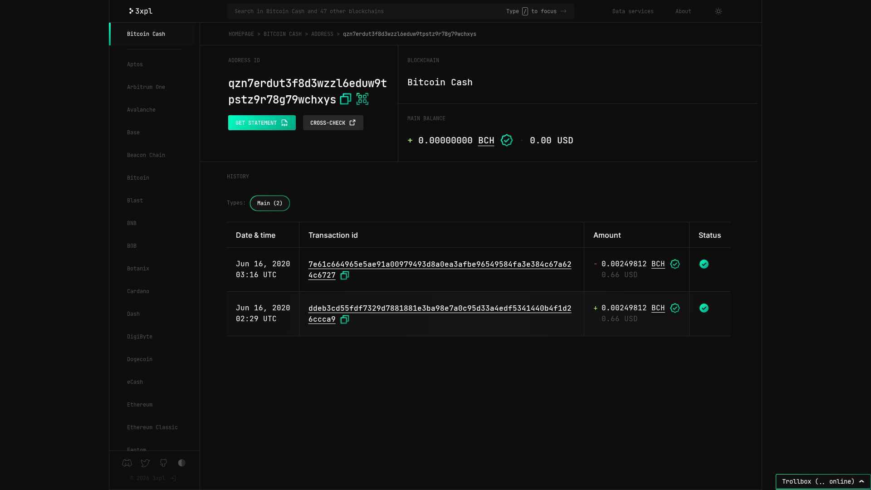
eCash (135, 382)
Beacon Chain (146, 155)
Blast (135, 200)
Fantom (136, 450)
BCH (486, 140)
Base (133, 132)
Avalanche (141, 109)
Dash (133, 314)
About (683, 11)
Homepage (241, 34)
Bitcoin (138, 177)
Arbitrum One (146, 87)
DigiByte (139, 336)
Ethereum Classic (152, 427)
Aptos (135, 64)
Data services (633, 11)
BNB (132, 223)
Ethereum (139, 404)
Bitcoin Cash (146, 34)
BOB (132, 246)
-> (563, 11)
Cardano (138, 291)
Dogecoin (139, 359)
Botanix (138, 268)
